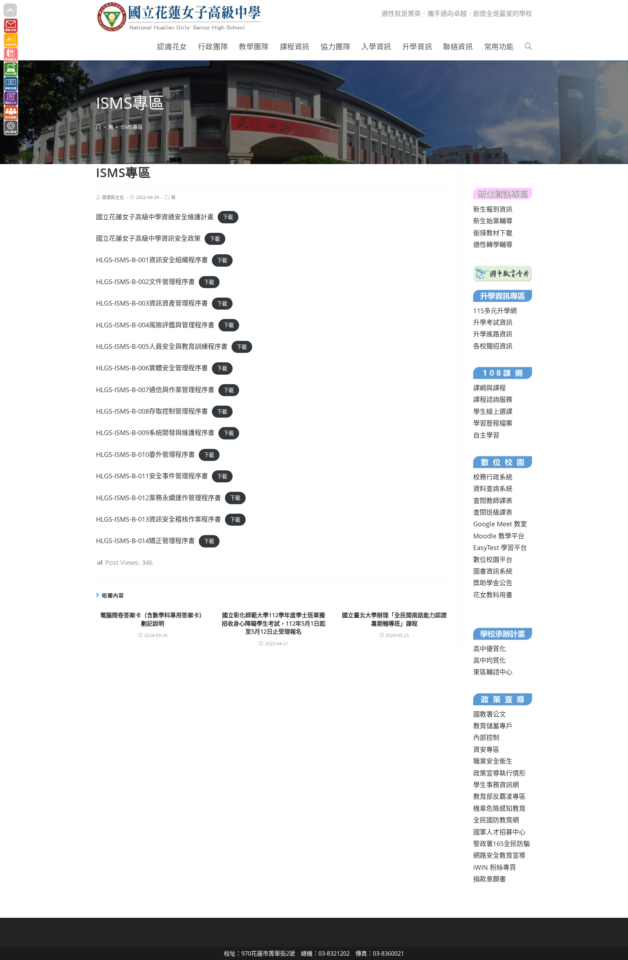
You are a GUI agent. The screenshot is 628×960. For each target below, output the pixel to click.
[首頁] (98, 126)
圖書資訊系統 (492, 571)
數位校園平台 (492, 559)
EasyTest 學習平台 (500, 547)
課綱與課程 (489, 387)
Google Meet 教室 (500, 523)
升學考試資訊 (492, 322)
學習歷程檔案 (492, 423)
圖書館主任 (113, 197)
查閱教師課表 (492, 500)
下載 (228, 217)
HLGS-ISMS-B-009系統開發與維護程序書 (155, 432)
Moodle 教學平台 (498, 535)
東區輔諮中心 (492, 672)
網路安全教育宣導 (499, 855)
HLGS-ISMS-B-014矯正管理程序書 (145, 540)
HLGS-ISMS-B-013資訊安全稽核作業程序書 (158, 519)
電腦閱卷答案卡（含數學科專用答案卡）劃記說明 (152, 619)
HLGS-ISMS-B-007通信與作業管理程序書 (155, 389)
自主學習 (486, 435)
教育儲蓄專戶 (492, 725)
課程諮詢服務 (492, 399)
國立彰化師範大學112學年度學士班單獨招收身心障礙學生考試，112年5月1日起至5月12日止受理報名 (273, 623)
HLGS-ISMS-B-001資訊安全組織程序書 (152, 259)
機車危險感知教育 (499, 808)
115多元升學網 (495, 310)
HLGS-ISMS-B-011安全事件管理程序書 (152, 475)
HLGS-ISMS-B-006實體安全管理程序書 (152, 367)
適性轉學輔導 (492, 244)
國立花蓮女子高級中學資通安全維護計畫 (155, 216)
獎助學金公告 (492, 582)
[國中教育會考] (502, 272)
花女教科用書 (492, 594)
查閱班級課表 (492, 512)
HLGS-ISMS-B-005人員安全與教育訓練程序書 (162, 346)
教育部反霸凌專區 (499, 796)
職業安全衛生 (492, 761)
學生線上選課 (492, 411)
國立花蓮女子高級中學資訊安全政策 (148, 238)
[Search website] (528, 46)
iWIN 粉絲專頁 (494, 867)
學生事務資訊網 (496, 784)
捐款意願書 (489, 879)
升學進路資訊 (492, 334)
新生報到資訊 (492, 209)
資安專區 (486, 749)
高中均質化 (489, 660)
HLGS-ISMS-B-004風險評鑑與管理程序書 (155, 324)
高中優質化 (489, 648)
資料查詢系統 (492, 488)
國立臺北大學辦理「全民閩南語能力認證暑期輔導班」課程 (394, 619)
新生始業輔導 (492, 220)
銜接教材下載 (492, 232)
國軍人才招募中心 (499, 832)
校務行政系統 (492, 477)
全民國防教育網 (496, 820)
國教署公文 (489, 714)
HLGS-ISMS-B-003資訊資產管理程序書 (152, 303)
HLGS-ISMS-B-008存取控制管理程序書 (152, 411)
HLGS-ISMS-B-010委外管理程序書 (145, 454)
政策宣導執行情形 (499, 773)
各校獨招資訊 (492, 346)
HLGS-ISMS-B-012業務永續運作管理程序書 (158, 497)
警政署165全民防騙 (501, 843)
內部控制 (486, 737)
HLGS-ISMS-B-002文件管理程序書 (145, 281)
